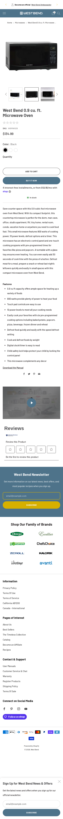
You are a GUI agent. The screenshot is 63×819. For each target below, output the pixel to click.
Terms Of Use (9, 593)
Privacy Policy (10, 588)
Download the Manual (13, 367)
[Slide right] (56, 94)
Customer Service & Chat (15, 671)
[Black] (5, 150)
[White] (15, 150)
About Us (7, 624)
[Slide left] (6, 94)
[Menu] (4, 13)
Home (9, 23)
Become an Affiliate (12, 644)
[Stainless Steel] (10, 150)
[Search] (58, 13)
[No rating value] (11, 123)
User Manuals (9, 666)
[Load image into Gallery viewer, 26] (48, 94)
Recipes (7, 649)
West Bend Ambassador (41, 5)
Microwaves (20, 23)
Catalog (6, 639)
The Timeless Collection (14, 634)
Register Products (11, 681)
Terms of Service (11, 598)
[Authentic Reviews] (12, 435)
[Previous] (6, 4)
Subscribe (31, 813)
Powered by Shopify (31, 746)
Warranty (7, 676)
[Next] (57, 4)
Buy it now (31, 181)
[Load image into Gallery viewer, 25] (32, 94)
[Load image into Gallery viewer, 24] (15, 94)
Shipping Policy (10, 686)
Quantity (7, 156)
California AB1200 (11, 603)
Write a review (32, 122)
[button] (10, 449)
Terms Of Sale (9, 691)
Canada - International (14, 608)
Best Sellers (8, 629)
